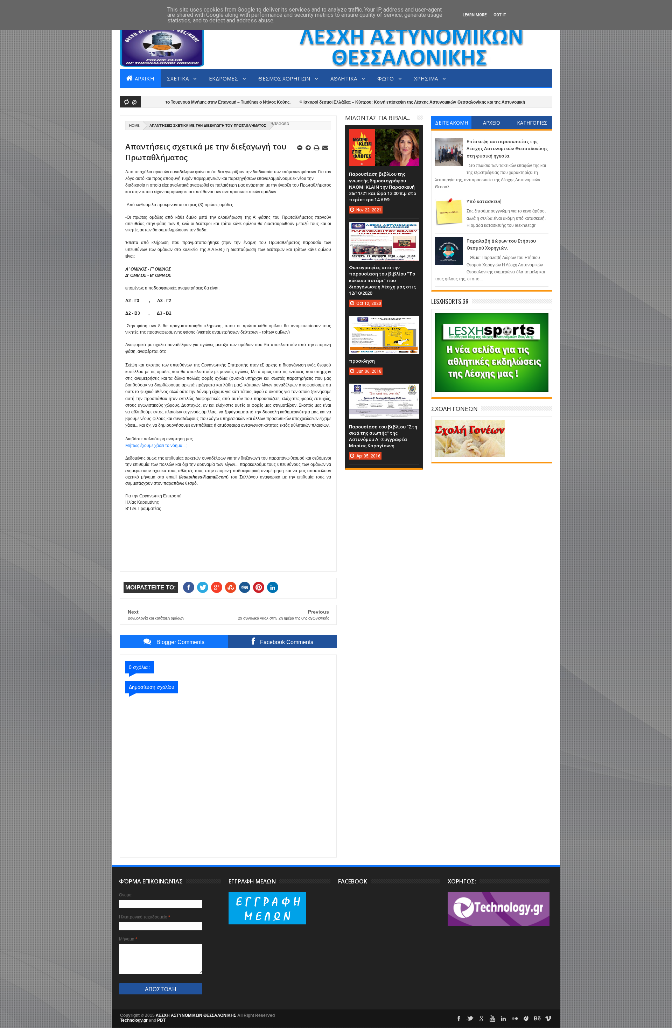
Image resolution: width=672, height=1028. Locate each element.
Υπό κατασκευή (484, 201)
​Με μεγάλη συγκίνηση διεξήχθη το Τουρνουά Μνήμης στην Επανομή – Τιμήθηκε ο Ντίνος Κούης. (170, 102)
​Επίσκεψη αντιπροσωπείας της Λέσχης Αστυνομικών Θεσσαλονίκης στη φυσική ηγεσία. (507, 148)
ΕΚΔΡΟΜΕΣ (224, 78)
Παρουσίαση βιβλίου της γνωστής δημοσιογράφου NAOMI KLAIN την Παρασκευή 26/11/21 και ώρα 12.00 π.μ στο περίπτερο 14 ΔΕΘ (382, 187)
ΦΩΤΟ (386, 78)
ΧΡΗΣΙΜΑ (426, 78)
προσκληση (362, 361)
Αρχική (144, 78)
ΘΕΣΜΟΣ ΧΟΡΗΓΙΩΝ (284, 78)
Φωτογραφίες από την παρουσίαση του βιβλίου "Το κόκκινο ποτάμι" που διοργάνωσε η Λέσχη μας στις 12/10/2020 (382, 280)
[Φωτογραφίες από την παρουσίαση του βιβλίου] (384, 229)
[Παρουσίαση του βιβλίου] (384, 391)
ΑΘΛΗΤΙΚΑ (344, 78)
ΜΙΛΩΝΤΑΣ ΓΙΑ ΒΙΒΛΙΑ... (377, 117)
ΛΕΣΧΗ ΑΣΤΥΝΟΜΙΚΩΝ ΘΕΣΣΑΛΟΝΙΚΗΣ (196, 1015)
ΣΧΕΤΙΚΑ (178, 78)
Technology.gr (134, 1020)
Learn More (474, 15)
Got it (499, 15)
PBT (161, 1020)
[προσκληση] (384, 323)
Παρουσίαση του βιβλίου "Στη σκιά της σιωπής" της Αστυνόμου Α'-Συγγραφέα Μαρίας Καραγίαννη (383, 436)
